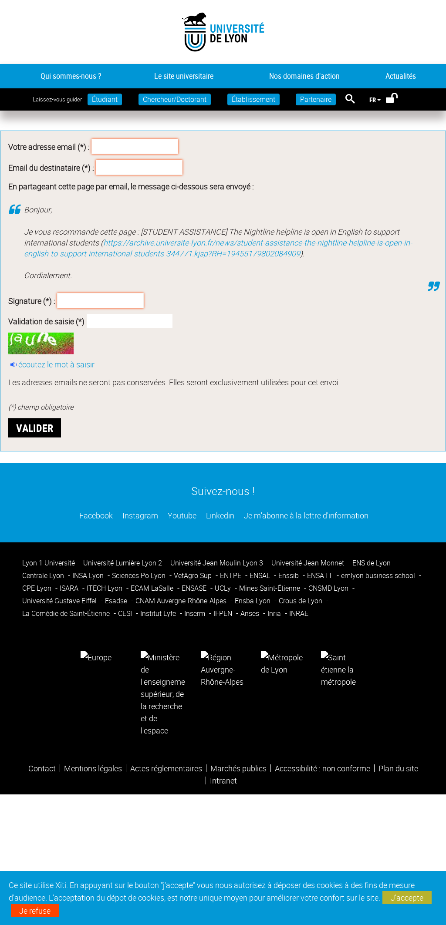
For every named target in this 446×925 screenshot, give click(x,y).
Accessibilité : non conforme (322, 768)
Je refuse (35, 910)
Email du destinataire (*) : (51, 167)
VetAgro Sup (193, 575)
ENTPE (231, 575)
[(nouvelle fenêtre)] (163, 692)
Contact (42, 768)
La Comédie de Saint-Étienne (67, 613)
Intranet (223, 780)
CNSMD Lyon (329, 588)
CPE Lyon (37, 588)
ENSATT (320, 575)
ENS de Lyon (372, 563)
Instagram (139, 515)
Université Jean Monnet (308, 563)
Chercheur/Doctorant (174, 99)
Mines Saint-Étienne (270, 588)
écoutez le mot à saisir (56, 364)
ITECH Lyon (105, 588)
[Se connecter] (397, 100)
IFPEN (223, 613)
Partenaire (315, 99)
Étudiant (105, 99)
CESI (126, 613)
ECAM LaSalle (153, 588)
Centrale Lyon (44, 575)
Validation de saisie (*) (46, 321)
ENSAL (261, 575)
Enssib (289, 575)
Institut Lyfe (159, 613)
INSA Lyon (88, 575)
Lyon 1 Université (49, 563)
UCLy (224, 588)
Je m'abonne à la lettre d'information (305, 515)
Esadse (117, 600)
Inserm (195, 613)
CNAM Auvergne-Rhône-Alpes (181, 600)
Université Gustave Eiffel (60, 600)
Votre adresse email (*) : (49, 146)
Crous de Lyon (301, 600)
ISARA (70, 588)
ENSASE (195, 588)
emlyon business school (379, 575)
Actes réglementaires (166, 768)
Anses (250, 613)
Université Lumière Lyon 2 (123, 563)
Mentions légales (93, 768)
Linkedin (219, 515)
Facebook (95, 515)
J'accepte (407, 897)
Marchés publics (238, 768)
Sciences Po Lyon (139, 575)
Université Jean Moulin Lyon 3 (217, 563)
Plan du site (398, 768)
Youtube (181, 515)
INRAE (298, 613)
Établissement (253, 99)
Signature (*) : (31, 300)
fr (372, 99)
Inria (275, 613)
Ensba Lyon (253, 600)
